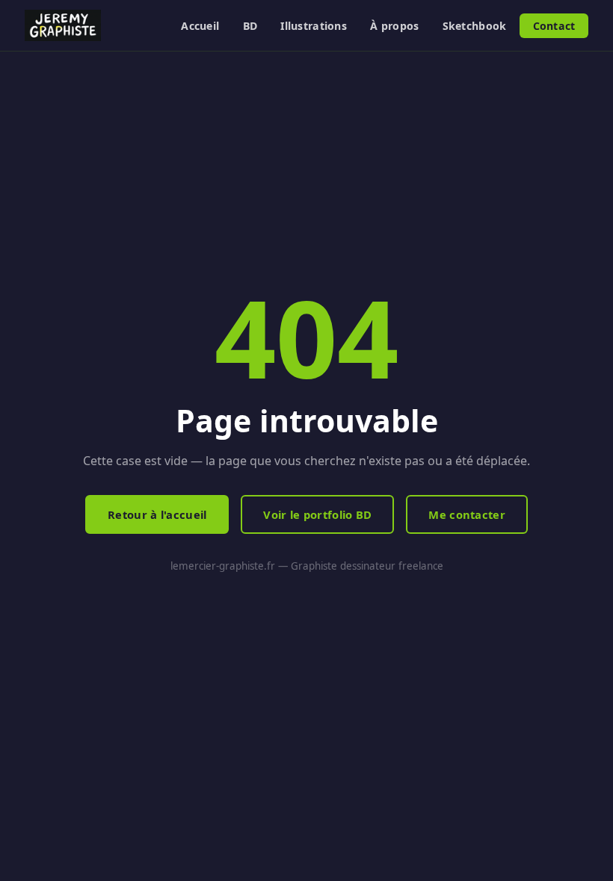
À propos (394, 26)
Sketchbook (475, 26)
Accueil (200, 26)
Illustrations (313, 26)
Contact (554, 26)
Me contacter (466, 514)
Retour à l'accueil (157, 514)
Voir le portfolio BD (317, 514)
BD (250, 26)
